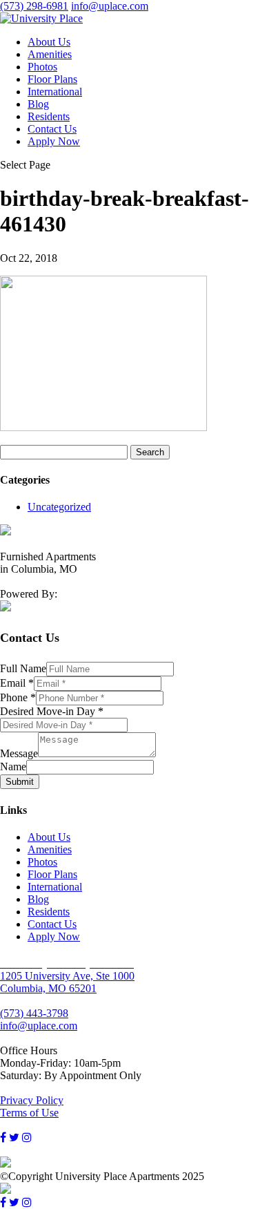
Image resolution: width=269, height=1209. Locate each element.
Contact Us (52, 129)
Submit (20, 782)
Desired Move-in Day (51, 711)
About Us (49, 42)
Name (13, 766)
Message (19, 753)
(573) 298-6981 (34, 6)
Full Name (23, 668)
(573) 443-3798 (34, 1013)
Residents (49, 116)
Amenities (50, 54)
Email (17, 683)
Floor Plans (52, 79)
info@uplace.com (38, 1025)
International (55, 91)
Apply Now (54, 141)
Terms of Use (29, 1112)
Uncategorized (59, 507)
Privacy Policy (31, 1100)
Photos (42, 67)
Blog (38, 104)
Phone (18, 697)
